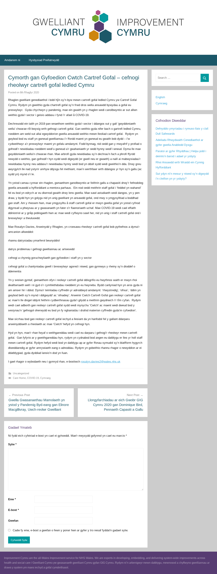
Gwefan (13, 520)
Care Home (19, 377)
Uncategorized (21, 373)
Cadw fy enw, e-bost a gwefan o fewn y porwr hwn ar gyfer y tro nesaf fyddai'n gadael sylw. (70, 530)
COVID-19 (33, 377)
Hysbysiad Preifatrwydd (44, 60)
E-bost (13, 510)
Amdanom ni (12, 60)
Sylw (12, 444)
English (160, 97)
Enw (12, 499)
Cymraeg (45, 377)
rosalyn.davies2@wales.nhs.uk (100, 361)
